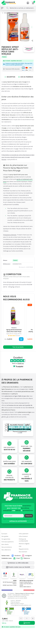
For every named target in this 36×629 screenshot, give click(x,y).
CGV (20, 546)
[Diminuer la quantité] (21, 618)
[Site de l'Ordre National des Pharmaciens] (13, 574)
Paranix (4, 57)
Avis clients (5, 544)
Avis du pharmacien (27, 77)
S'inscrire (29, 516)
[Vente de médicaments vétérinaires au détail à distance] (26, 611)
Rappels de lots (24, 549)
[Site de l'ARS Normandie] (30, 574)
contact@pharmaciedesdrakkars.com (21, 605)
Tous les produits (18, 347)
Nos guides (5, 536)
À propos (4, 533)
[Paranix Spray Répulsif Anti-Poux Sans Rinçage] (18, 27)
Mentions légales (24, 543)
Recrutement (23, 552)
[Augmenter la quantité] (33, 618)
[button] (32, 40)
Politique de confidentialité (23, 540)
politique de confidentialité (18, 521)
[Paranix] (28, 49)
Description (11, 77)
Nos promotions (7, 547)
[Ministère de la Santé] (5, 574)
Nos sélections (6, 550)
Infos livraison (23, 536)
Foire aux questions (8, 542)
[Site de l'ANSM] (22, 574)
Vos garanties (6, 539)
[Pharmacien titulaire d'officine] (9, 611)
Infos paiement (23, 533)
